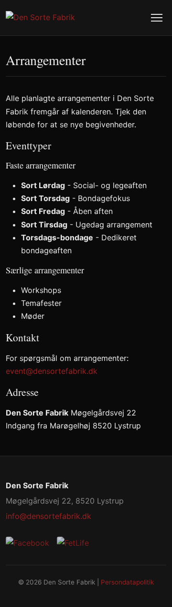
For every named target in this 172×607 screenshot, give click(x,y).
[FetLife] (73, 543)
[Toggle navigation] (156, 18)
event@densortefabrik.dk (51, 371)
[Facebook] (27, 543)
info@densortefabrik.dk (48, 516)
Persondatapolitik (127, 582)
